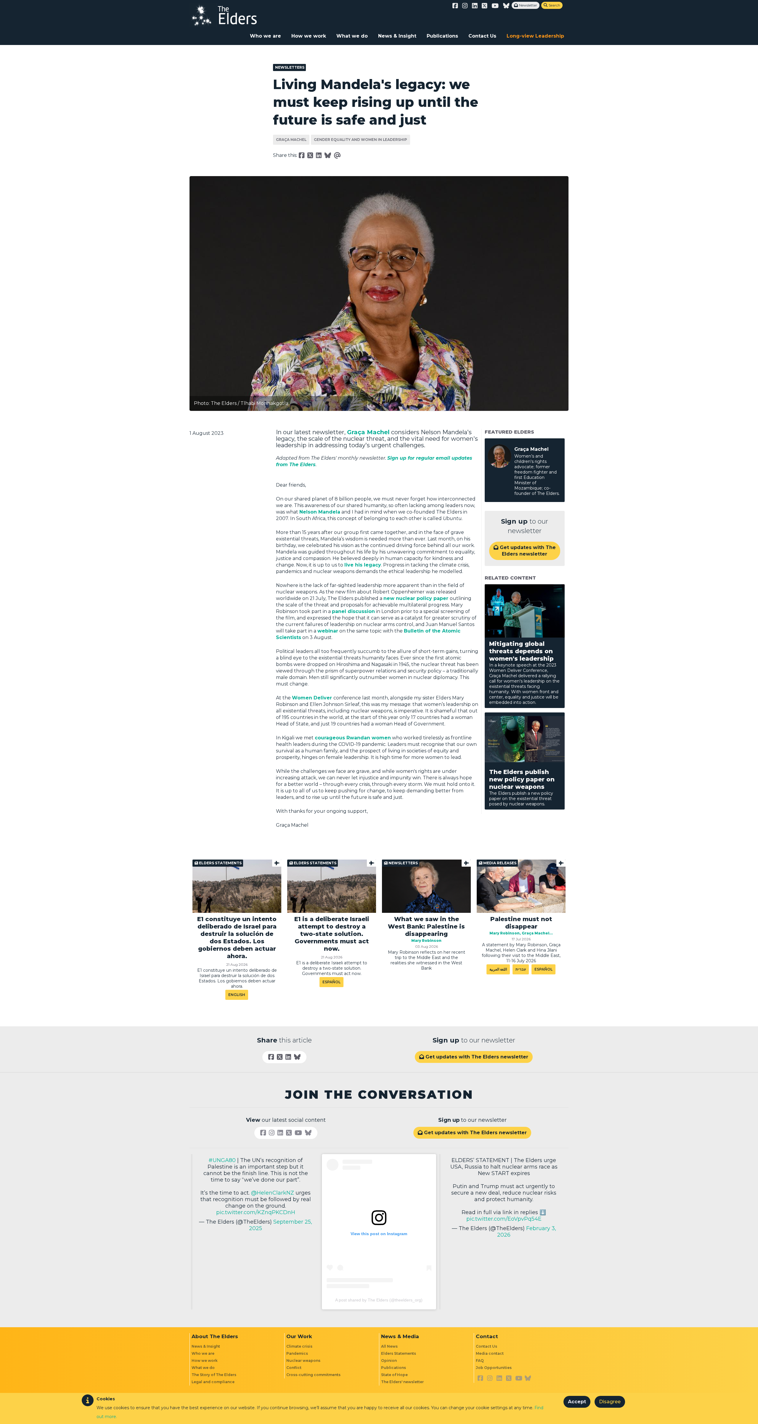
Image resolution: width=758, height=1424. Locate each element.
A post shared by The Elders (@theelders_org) (379, 1300)
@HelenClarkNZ (272, 1193)
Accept (577, 1401)
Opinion (389, 1360)
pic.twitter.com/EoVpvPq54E (504, 1219)
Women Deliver (312, 698)
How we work (308, 36)
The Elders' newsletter (402, 1382)
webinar (327, 631)
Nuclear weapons (303, 1360)
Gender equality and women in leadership (360, 139)
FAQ (480, 1360)
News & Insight (397, 36)
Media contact (490, 1353)
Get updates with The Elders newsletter (525, 551)
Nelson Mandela (319, 512)
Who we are (265, 36)
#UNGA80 (222, 1160)
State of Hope (394, 1374)
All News (389, 1346)
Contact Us (482, 36)
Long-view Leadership (535, 36)
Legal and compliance (213, 1382)
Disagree (610, 1401)
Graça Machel (291, 139)
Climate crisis (299, 1346)
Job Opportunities (494, 1367)
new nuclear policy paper (415, 598)
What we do (352, 36)
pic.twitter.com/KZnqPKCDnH (255, 1212)
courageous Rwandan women (353, 738)
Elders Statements (398, 1353)
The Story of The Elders (214, 1374)
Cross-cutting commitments (313, 1374)
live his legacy (362, 565)
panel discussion (353, 611)
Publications (442, 36)
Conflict (293, 1367)
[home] (229, 15)
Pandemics (297, 1353)
